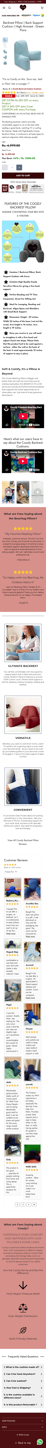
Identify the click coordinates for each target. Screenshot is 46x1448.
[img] (12, 903)
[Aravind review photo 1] (32, 952)
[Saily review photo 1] (13, 1145)
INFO (4, 1427)
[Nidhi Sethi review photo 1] (32, 1154)
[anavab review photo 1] (32, 1070)
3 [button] (23, 1204)
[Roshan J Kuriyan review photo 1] (13, 888)
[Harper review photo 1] (32, 1014)
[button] (4, 8)
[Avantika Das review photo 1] (32, 889)
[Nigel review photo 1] (13, 990)
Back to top (24, 1443)
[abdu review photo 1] (13, 1067)
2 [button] (17, 1204)
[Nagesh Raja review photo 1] (13, 943)
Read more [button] (10, 933)
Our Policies (8, 1420)
